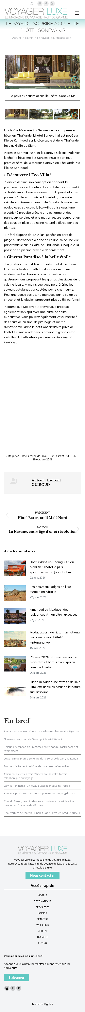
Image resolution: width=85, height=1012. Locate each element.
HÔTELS (42, 895)
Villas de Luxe (38, 455)
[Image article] (15, 568)
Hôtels (25, 455)
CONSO (42, 943)
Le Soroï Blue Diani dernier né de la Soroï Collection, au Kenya (41, 758)
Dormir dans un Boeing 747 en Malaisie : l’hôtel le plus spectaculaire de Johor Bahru (52, 567)
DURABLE (42, 937)
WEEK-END (42, 925)
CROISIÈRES (42, 907)
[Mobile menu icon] (77, 13)
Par (63, 455)
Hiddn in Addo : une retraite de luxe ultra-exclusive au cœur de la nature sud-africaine (55, 687)
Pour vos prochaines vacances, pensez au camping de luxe (39, 793)
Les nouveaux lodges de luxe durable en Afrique (50, 589)
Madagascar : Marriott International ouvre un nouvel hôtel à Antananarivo (55, 637)
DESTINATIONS (42, 901)
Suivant (74, 79)
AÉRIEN (42, 931)
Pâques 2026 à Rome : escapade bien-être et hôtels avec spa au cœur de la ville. (53, 662)
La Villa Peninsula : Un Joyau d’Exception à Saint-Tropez (37, 785)
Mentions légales (42, 1004)
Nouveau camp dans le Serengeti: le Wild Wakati (33, 739)
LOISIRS (42, 913)
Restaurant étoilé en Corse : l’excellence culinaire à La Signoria (41, 731)
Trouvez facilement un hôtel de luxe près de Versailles (36, 766)
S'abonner (17, 977)
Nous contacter (42, 875)
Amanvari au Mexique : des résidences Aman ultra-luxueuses (53, 612)
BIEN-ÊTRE (42, 919)
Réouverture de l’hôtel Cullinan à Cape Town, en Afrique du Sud (42, 813)
